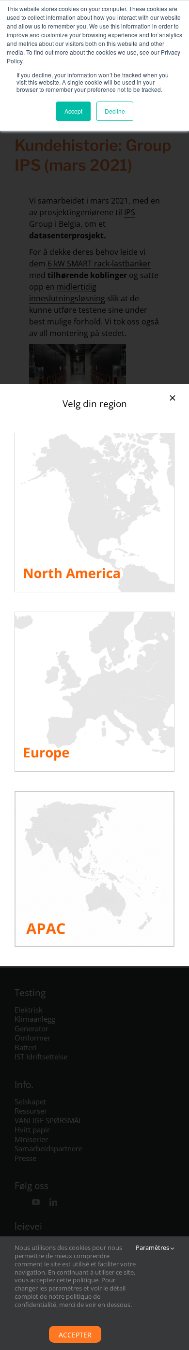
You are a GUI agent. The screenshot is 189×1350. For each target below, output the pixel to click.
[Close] (172, 398)
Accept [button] (73, 111)
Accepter (75, 1334)
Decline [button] (115, 111)
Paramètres (153, 1248)
